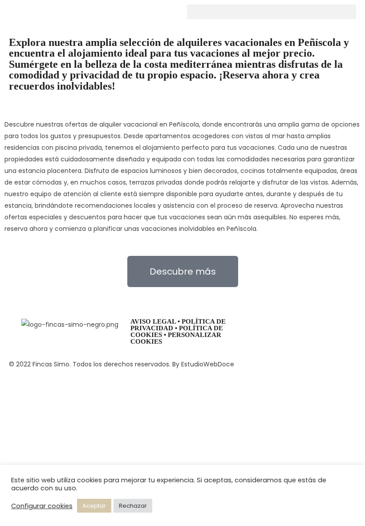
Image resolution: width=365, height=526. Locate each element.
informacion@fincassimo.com (290, 335)
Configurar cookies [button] (42, 506)
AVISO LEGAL (153, 321)
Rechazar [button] (133, 505)
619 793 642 (261, 324)
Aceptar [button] (94, 505)
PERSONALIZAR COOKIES (175, 338)
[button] (271, 11)
